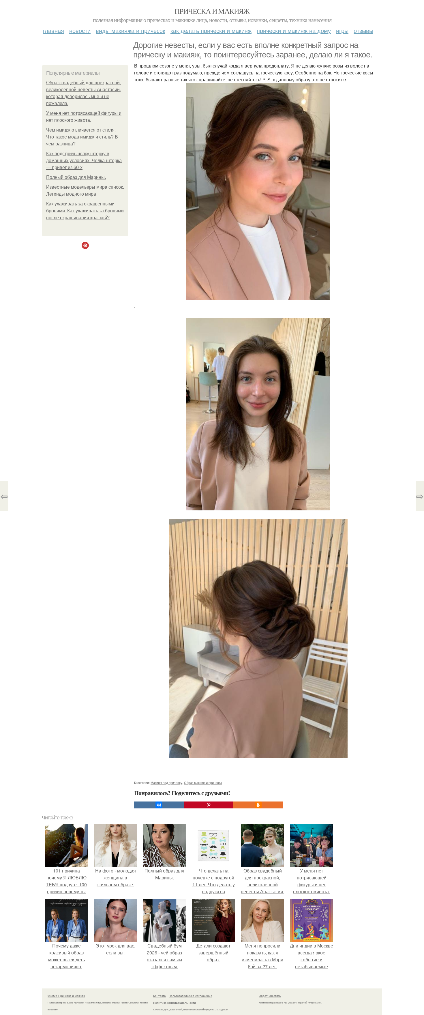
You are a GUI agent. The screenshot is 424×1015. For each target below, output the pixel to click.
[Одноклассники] (258, 804)
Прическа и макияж (212, 11)
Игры (342, 30)
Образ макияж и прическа (203, 782)
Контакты (159, 996)
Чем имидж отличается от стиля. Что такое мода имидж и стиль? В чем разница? (82, 137)
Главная (53, 30)
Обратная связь (270, 996)
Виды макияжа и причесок (130, 30)
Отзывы (363, 30)
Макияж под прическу (166, 782)
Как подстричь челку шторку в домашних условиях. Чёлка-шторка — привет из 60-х (84, 160)
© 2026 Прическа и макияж (66, 996)
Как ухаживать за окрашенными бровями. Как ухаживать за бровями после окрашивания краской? (85, 210)
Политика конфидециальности (174, 1003)
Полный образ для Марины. (76, 177)
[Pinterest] (208, 804)
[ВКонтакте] (159, 804)
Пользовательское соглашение (190, 996)
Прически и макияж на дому (294, 30)
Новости (80, 30)
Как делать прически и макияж (211, 30)
